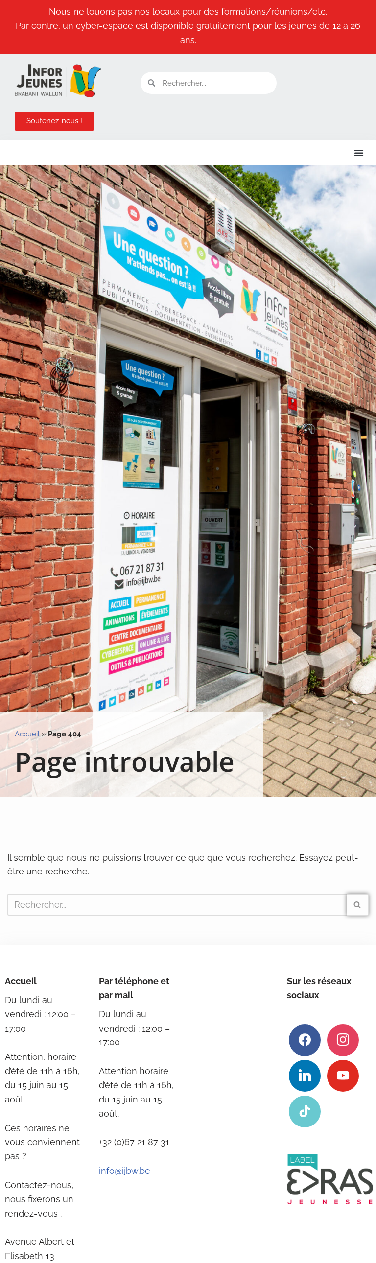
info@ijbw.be (124, 1171)
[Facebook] (305, 1039)
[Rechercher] (358, 905)
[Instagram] (343, 1039)
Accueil (27, 734)
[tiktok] (305, 1110)
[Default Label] (305, 1075)
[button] (359, 152)
